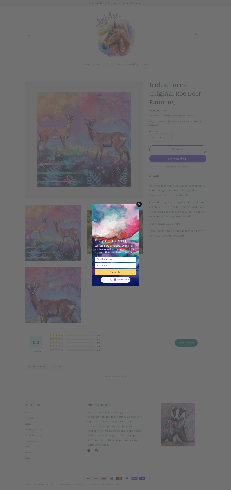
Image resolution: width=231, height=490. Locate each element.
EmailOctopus (123, 280)
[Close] (139, 204)
